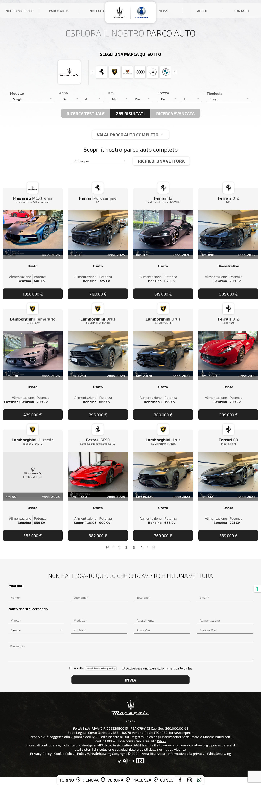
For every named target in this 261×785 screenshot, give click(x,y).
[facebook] (180, 780)
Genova (91, 779)
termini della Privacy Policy (101, 668)
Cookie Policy (64, 753)
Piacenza (141, 779)
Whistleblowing (219, 753)
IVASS (96, 737)
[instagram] (190, 780)
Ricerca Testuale (85, 113)
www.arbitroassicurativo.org (185, 745)
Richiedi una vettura (161, 160)
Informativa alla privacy (185, 753)
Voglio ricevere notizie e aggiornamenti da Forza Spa (158, 668)
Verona (115, 779)
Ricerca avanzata (175, 113)
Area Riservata (153, 753)
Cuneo (166, 779)
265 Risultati (130, 113)
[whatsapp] (199, 780)
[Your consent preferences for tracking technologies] (257, 588)
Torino (66, 779)
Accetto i (93, 668)
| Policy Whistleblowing (93, 753)
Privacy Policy (41, 753)
